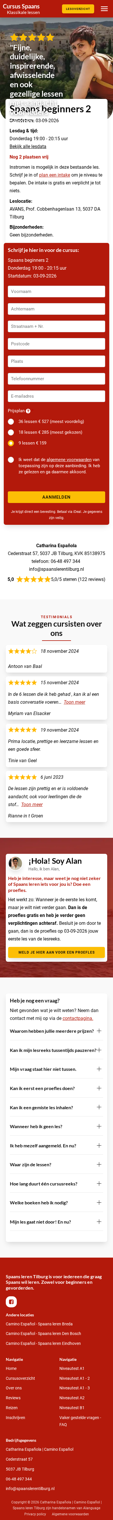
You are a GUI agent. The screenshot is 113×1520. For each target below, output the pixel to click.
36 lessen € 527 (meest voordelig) (51, 421)
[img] (21, 9)
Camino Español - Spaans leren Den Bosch (43, 1333)
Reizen (12, 1407)
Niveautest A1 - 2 (74, 1378)
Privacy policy (35, 1514)
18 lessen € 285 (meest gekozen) (50, 432)
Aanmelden (56, 497)
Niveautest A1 (72, 1368)
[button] (11, 1301)
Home (11, 1368)
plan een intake (54, 175)
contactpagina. (78, 1018)
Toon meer (74, 702)
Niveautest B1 (72, 1407)
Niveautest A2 (72, 1397)
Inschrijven (15, 1417)
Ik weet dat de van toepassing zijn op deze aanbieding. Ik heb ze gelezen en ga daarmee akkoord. (59, 465)
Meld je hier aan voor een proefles (57, 952)
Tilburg (20, 1469)
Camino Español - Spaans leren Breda (39, 1324)
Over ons (14, 1388)
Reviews (13, 1397)
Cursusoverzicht (20, 1378)
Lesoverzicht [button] (78, 8)
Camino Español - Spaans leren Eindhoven (43, 1343)
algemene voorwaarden (69, 459)
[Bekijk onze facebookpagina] (13, 1301)
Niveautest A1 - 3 (74, 1388)
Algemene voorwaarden (70, 1514)
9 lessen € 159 (32, 443)
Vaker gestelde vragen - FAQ (80, 1421)
